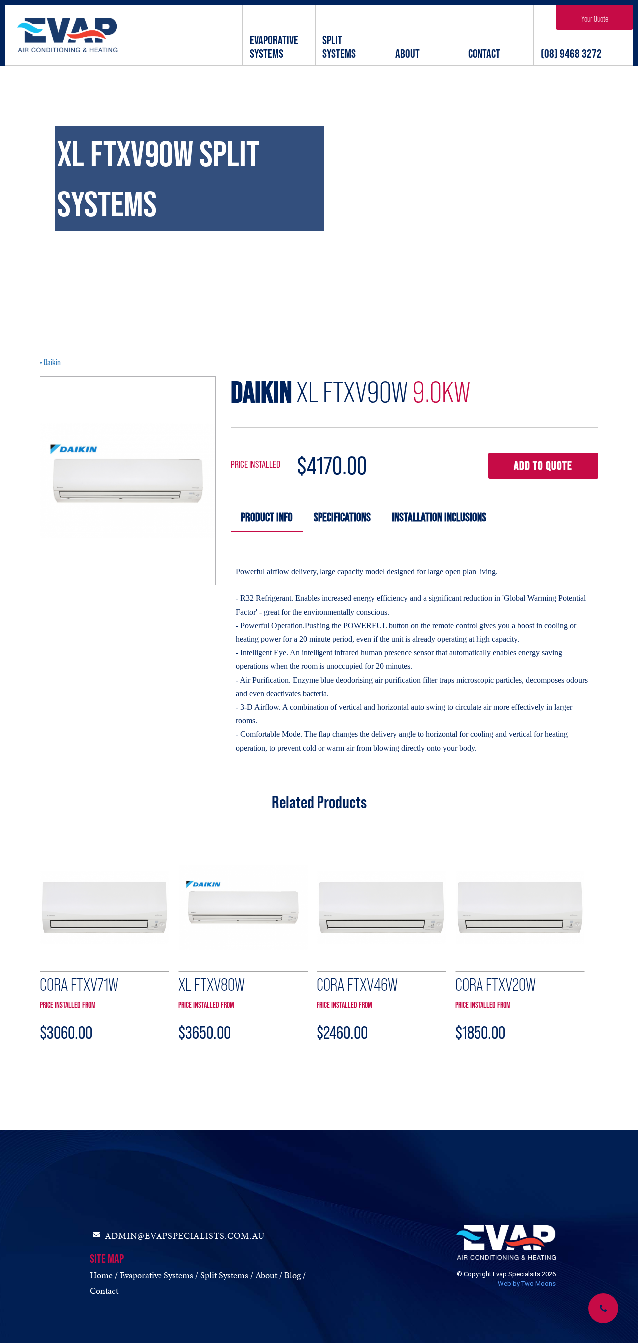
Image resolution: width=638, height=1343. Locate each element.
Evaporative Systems (274, 46)
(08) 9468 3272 (571, 53)
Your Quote (594, 19)
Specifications (342, 517)
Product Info (267, 517)
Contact (104, 1290)
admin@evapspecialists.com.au (185, 1235)
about (407, 53)
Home (101, 1275)
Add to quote (543, 465)
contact (484, 53)
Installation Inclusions (439, 517)
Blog (292, 1275)
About (266, 1275)
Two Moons (538, 1283)
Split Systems (339, 46)
